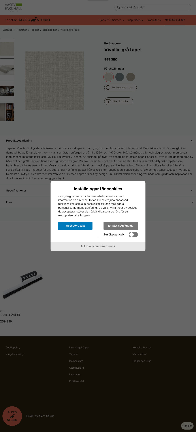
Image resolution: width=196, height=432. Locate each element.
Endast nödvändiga (120, 225)
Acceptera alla (75, 225)
